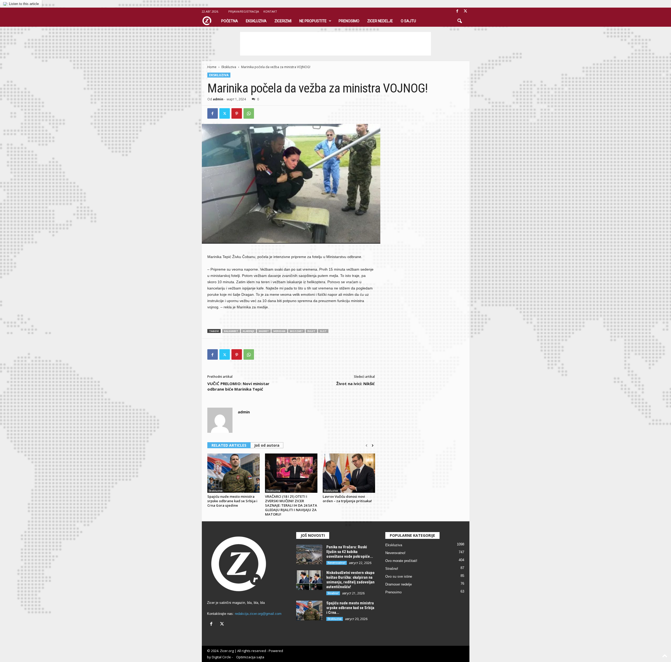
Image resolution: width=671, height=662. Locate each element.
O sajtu (408, 21)
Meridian (279, 331)
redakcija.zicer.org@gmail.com (258, 614)
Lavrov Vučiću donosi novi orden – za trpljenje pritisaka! (347, 498)
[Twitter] (224, 113)
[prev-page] (366, 445)
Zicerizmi (282, 21)
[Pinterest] (236, 113)
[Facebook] (457, 11)
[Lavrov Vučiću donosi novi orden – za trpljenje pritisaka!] (349, 473)
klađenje (248, 331)
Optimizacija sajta (250, 657)
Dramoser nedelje (398, 584)
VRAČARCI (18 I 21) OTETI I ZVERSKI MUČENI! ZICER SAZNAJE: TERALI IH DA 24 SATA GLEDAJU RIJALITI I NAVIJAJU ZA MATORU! (291, 505)
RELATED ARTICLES (229, 445)
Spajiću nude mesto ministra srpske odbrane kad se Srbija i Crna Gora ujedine (232, 501)
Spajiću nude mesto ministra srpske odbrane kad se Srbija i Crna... (350, 608)
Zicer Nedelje (380, 21)
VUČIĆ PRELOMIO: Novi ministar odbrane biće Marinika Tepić (238, 386)
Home (212, 67)
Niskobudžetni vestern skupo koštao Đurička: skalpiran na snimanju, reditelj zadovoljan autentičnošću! (350, 579)
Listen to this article (24, 4)
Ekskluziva (256, 21)
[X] (465, 11)
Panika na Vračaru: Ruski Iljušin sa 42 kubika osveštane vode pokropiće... (349, 552)
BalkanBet (231, 331)
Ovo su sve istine (398, 576)
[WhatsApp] (248, 113)
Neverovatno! (336, 563)
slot (323, 331)
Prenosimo (349, 21)
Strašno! (333, 593)
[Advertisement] (335, 44)
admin (218, 99)
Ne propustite (313, 21)
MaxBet (264, 331)
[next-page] (372, 445)
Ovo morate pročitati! (401, 561)
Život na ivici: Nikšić (355, 383)
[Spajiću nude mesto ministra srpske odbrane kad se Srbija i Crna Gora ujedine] (233, 473)
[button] (459, 21)
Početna (229, 21)
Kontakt (270, 11)
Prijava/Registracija (243, 11)
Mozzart (296, 331)
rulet (311, 331)
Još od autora (266, 445)
